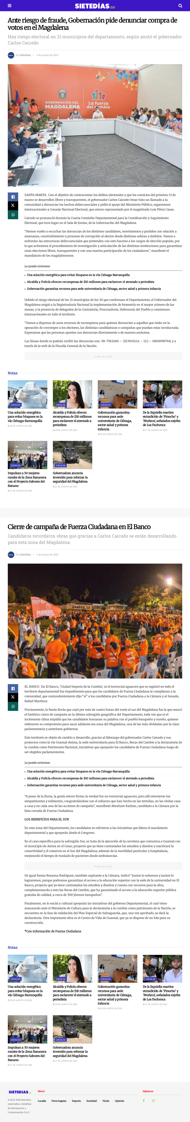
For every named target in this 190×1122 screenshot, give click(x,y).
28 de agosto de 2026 (20, 425)
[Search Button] (180, 5)
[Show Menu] (9, 5)
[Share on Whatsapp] (13, 214)
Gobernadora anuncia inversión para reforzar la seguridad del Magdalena (70, 477)
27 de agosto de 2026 (156, 430)
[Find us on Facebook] (144, 1101)
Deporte (76, 1100)
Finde (106, 1100)
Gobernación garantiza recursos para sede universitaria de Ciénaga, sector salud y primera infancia (94, 288)
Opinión (119, 1100)
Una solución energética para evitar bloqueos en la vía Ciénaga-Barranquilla (78, 275)
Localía (15, 404)
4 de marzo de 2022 (47, 55)
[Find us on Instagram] (153, 1101)
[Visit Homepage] (95, 5)
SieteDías (25, 55)
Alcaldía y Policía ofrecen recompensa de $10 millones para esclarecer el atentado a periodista (90, 282)
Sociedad (91, 1100)
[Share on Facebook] (13, 196)
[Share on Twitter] (13, 205)
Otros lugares (59, 1100)
